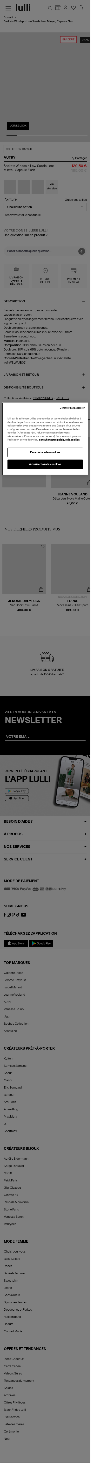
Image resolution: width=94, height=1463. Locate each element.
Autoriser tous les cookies (45, 464)
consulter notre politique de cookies (59, 440)
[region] (45, 439)
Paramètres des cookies (45, 452)
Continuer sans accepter (72, 408)
